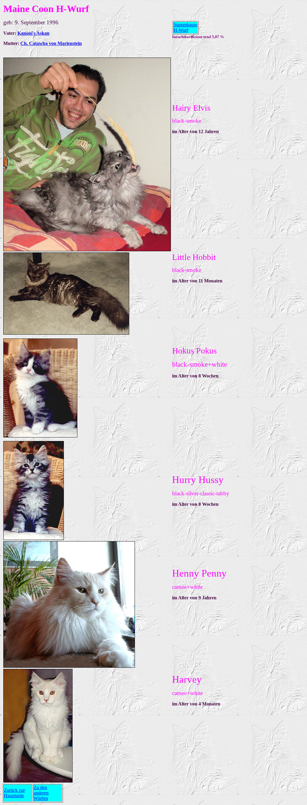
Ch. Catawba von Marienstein (51, 43)
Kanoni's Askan (33, 33)
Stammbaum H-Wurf (185, 27)
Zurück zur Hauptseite (14, 793)
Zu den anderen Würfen (41, 793)
